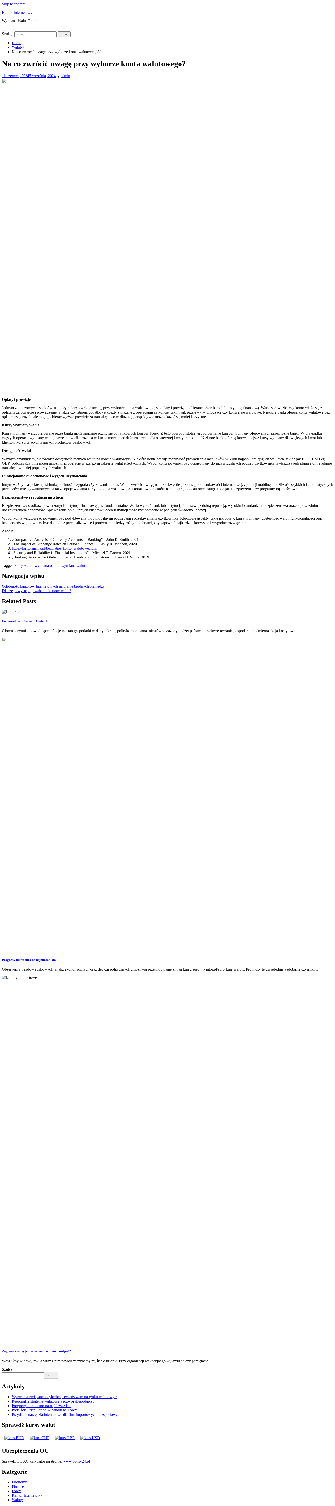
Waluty (17, 1500)
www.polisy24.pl (76, 1461)
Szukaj (7, 1369)
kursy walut (23, 565)
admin (65, 76)
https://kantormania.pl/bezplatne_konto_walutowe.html (54, 548)
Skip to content (13, 4)
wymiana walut (73, 565)
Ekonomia (20, 1482)
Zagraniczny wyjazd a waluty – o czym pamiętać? (36, 1351)
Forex (16, 1491)
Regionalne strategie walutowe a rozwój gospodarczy (53, 1401)
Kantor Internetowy (17, 12)
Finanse (18, 1486)
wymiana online (47, 565)
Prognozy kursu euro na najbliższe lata (29, 960)
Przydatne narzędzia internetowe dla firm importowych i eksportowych (66, 1414)
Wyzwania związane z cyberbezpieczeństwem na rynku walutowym (64, 1397)
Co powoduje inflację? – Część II (24, 621)
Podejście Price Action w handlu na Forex (44, 1410)
